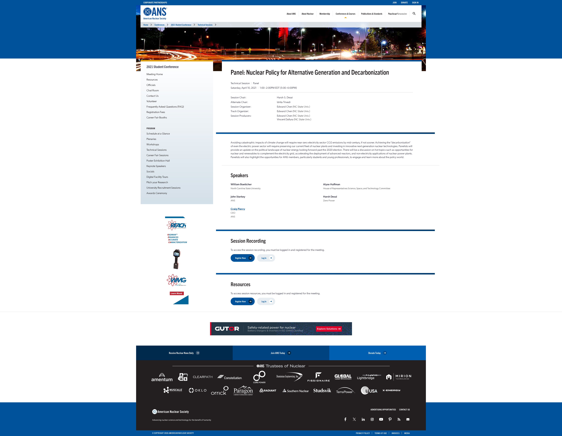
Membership (324, 13)
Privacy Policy (363, 433)
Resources (152, 79)
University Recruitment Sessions (163, 187)
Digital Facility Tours (157, 176)
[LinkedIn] (363, 419)
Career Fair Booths (157, 117)
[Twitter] (354, 419)
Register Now (240, 257)
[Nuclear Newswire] (399, 419)
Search (414, 13)
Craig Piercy (238, 208)
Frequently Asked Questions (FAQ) (165, 106)
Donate (404, 2)
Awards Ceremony (157, 193)
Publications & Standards (371, 13)
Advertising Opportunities (383, 409)
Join (395, 2)
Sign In (415, 2)
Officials (151, 84)
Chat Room (153, 90)
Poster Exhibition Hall (158, 160)
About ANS (291, 13)
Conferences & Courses (345, 13)
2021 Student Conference (181, 24)
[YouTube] (381, 419)
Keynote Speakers (156, 166)
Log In (264, 257)
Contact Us (153, 95)
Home (145, 24)
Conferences (160, 24)
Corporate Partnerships (155, 2)
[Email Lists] (408, 419)
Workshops (153, 144)
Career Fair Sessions (157, 155)
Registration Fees (156, 112)
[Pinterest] (390, 419)
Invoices (396, 433)
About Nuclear (308, 13)
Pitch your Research (157, 182)
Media (407, 433)
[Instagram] (372, 419)
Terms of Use (381, 433)
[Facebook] (345, 419)
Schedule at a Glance (158, 133)
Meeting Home (155, 74)
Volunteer (152, 101)
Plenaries (151, 138)
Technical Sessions (205, 24)
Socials (150, 171)
